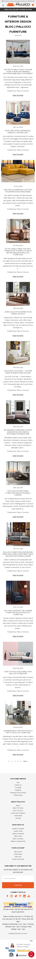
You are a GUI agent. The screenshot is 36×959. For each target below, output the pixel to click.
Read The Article (18, 95)
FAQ (18, 782)
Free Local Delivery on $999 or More (18, 9)
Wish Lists (18, 857)
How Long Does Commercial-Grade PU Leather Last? (18, 132)
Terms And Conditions (18, 813)
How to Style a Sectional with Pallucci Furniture (18, 673)
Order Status (18, 854)
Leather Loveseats (18, 829)
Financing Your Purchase (18, 793)
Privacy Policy (18, 795)
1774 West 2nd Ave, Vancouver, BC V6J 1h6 (15, 1)
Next (25, 761)
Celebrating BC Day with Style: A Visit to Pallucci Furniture (18, 732)
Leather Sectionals (18, 834)
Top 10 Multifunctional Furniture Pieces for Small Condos (18, 493)
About (18, 805)
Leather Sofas (18, 831)
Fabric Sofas (18, 836)
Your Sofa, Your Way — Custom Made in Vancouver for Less (18, 372)
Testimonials (18, 816)
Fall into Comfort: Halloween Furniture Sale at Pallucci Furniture (18, 613)
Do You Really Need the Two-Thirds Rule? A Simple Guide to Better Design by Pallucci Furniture (18, 252)
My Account (18, 852)
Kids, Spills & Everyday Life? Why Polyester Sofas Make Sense (18, 191)
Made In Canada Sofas (18, 841)
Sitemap (18, 818)
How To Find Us (18, 811)
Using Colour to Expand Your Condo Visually (18, 313)
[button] (18, 905)
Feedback (18, 790)
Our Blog (18, 787)
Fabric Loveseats (18, 839)
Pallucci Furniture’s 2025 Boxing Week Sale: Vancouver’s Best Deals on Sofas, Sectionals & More (18, 554)
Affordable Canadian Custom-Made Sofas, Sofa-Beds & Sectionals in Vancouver (18, 432)
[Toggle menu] (3, 5)
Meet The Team (18, 808)
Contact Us (18, 785)
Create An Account (18, 859)
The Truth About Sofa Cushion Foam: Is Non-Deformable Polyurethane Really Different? (18, 71)
